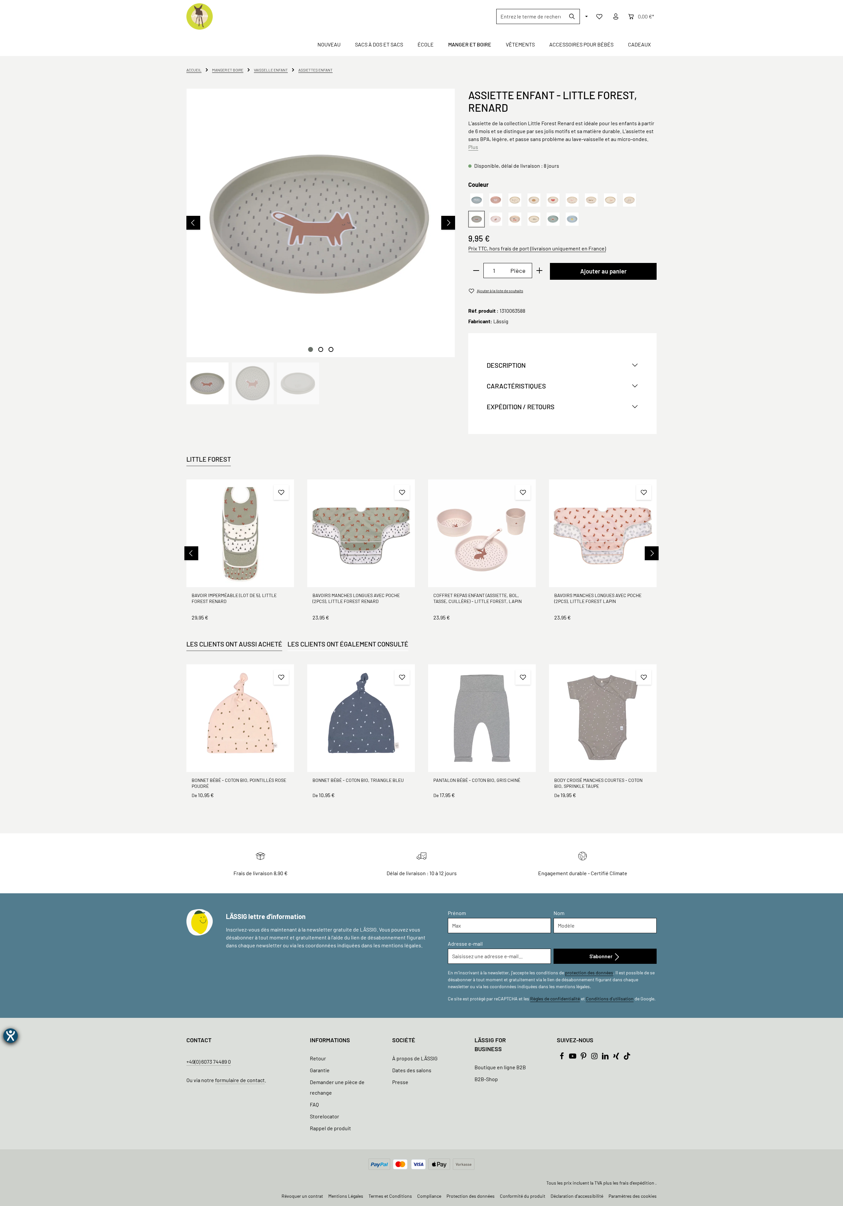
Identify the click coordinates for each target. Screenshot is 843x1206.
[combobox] (530, 16)
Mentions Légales (345, 1196)
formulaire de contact (240, 1080)
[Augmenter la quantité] (539, 270)
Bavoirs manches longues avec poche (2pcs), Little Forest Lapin (597, 598)
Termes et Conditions (390, 1196)
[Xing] (616, 1057)
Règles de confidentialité (555, 998)
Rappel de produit (330, 1128)
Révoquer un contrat (302, 1196)
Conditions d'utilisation (610, 998)
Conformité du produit (522, 1196)
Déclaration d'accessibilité (577, 1196)
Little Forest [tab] (208, 459)
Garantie (320, 1070)
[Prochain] (448, 223)
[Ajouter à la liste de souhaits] (281, 492)
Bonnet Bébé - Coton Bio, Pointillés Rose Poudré (239, 783)
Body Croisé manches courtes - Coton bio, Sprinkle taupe (598, 783)
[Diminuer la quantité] (476, 270)
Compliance (429, 1196)
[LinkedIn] (606, 1057)
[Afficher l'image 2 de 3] (320, 349)
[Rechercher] (572, 16)
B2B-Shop (486, 1079)
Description (506, 365)
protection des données (589, 972)
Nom (559, 913)
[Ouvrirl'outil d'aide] (10, 1035)
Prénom (457, 913)
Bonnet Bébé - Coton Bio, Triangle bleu (358, 780)
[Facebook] (562, 1057)
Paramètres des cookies (633, 1196)
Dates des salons (411, 1070)
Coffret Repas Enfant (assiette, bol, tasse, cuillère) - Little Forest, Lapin (477, 598)
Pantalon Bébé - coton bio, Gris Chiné (476, 780)
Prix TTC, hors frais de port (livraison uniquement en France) (537, 248)
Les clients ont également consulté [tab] (347, 644)
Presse (400, 1082)
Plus (473, 147)
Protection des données (471, 1196)
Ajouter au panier (603, 271)
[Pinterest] (584, 1057)
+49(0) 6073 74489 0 (208, 1061)
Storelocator (324, 1116)
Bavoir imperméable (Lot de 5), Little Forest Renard (234, 598)
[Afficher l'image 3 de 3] (330, 349)
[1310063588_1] (320, 223)
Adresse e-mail (465, 943)
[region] (321, 246)
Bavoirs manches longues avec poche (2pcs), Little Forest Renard (356, 598)
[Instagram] (595, 1057)
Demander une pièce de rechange (337, 1087)
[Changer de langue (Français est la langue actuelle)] (585, 16)
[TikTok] (627, 1057)
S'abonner (601, 956)
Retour (318, 1058)
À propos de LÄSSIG (415, 1058)
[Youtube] (573, 1057)
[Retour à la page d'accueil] (199, 16)
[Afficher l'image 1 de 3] (310, 349)
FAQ (314, 1104)
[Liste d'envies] (599, 16)
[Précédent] (193, 223)
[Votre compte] (615, 16)
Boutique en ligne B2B (500, 1067)
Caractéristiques (516, 386)
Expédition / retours (521, 407)
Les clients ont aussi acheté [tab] (234, 644)
